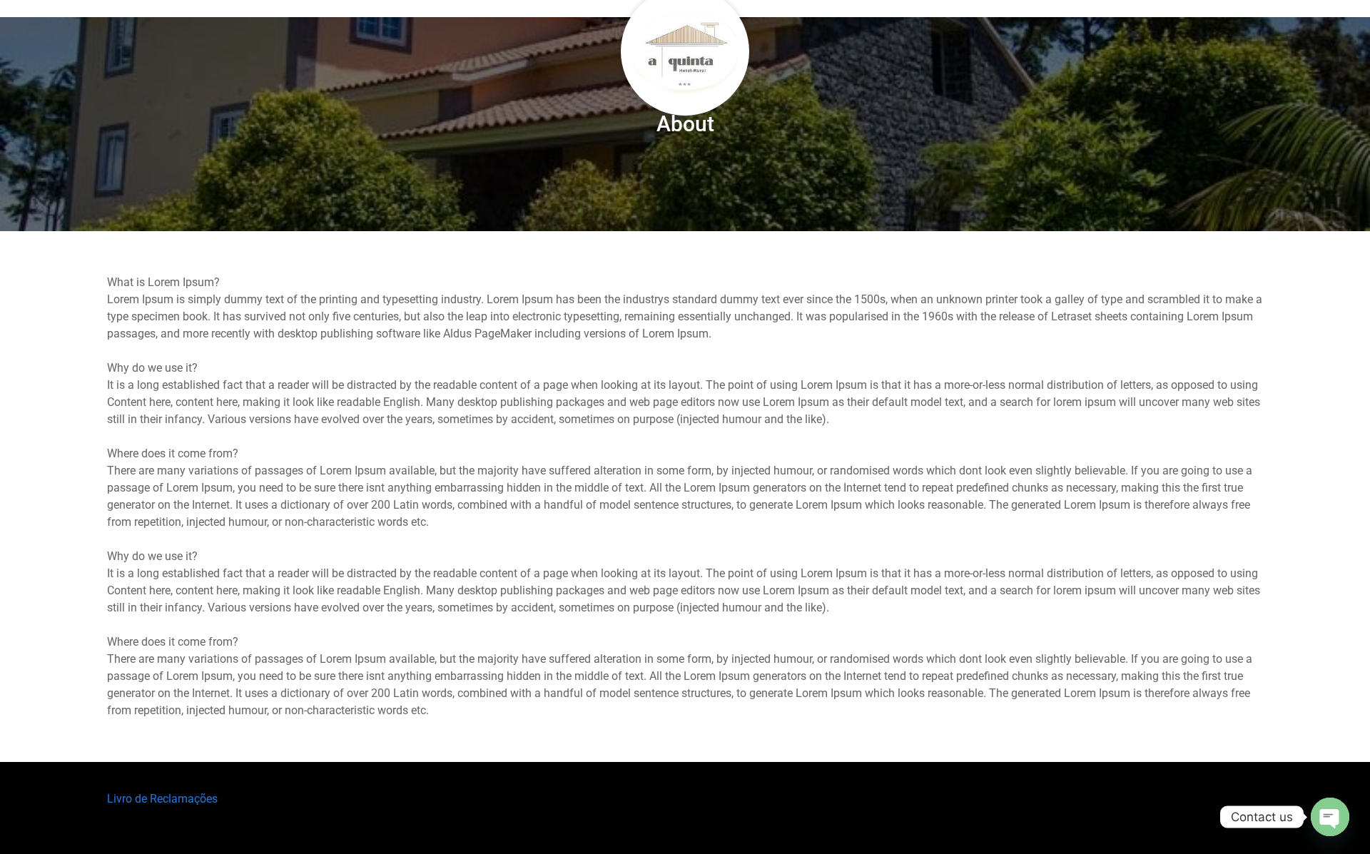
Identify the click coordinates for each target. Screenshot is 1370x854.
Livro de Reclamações (162, 798)
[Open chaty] (1330, 817)
